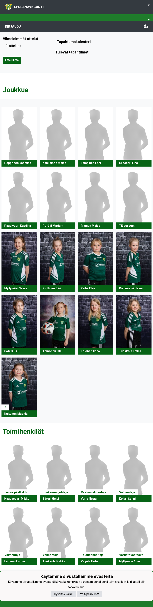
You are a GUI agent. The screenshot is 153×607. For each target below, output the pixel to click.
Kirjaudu (13, 26)
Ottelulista (12, 60)
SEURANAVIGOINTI (82, 6)
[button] (19, 136)
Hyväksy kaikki (63, 594)
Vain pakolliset (89, 594)
